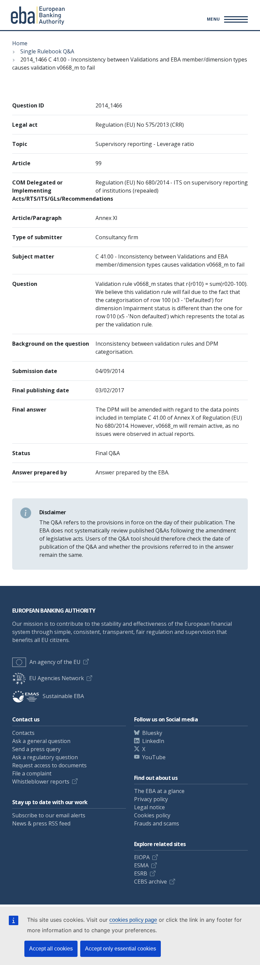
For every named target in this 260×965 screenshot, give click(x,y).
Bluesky (152, 733)
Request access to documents (49, 765)
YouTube (154, 757)
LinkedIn (153, 741)
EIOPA (142, 857)
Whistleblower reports (40, 781)
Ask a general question (41, 741)
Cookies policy (152, 815)
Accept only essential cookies (120, 948)
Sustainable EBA (63, 696)
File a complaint (31, 773)
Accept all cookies (51, 948)
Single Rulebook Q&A (47, 51)
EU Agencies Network (56, 678)
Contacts (23, 733)
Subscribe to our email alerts (48, 815)
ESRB (140, 873)
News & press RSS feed (41, 823)
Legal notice (149, 807)
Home (19, 43)
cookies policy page (133, 920)
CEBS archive (150, 881)
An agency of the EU (55, 662)
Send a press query (36, 749)
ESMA (141, 865)
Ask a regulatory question (45, 757)
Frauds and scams (156, 823)
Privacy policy (151, 799)
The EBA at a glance (159, 791)
